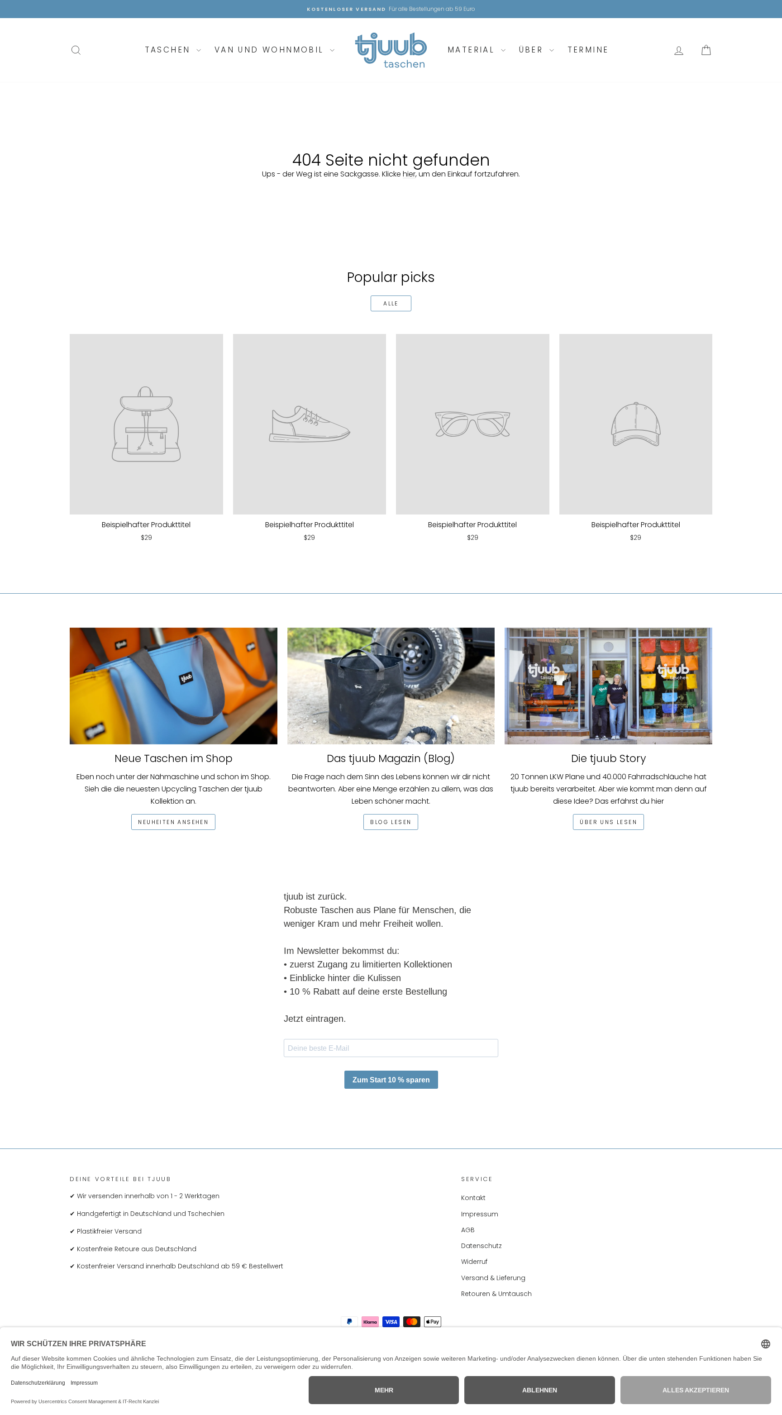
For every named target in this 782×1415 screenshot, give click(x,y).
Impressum (479, 1214)
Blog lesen (390, 822)
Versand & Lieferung (493, 1277)
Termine (588, 49)
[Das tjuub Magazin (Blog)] (391, 686)
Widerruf (474, 1261)
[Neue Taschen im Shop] (173, 686)
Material (473, 49)
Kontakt (473, 1197)
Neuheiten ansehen (173, 822)
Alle (391, 303)
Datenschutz (481, 1245)
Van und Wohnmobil (271, 49)
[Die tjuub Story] (608, 686)
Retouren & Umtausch (496, 1293)
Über (533, 49)
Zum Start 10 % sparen (391, 1080)
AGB (468, 1229)
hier (409, 174)
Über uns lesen (608, 822)
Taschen (169, 49)
